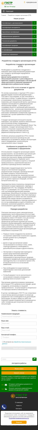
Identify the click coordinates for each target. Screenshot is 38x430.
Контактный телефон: (8, 334)
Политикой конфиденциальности (19, 418)
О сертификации (7, 50)
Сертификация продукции (10, 45)
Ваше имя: (5, 321)
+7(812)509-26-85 (31, 2)
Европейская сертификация (10, 32)
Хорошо (19, 422)
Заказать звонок (19, 373)
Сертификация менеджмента (11, 27)
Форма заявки (19, 368)
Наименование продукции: (10, 314)
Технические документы (9, 41)
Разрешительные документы (10, 36)
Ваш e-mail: (5, 327)
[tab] (19, 23)
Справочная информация (10, 54)
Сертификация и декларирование (12, 23)
